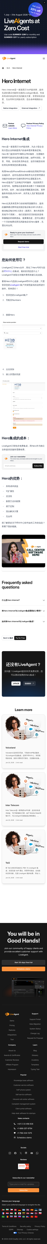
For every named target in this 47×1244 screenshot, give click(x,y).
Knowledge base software (23, 1080)
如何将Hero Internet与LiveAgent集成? (18, 621)
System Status (35, 1029)
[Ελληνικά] (23, 1210)
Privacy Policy (40, 1226)
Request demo (23, 242)
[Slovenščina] (19, 1217)
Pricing (12, 1025)
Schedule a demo (23, 969)
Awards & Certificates (12, 1055)
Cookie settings (32, 1229)
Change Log (35, 1033)
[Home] (3, 68)
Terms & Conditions (9, 1226)
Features (12, 1030)
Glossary (35, 1055)
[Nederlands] (32, 1213)
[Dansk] (15, 1210)
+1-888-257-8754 (24, 1128)
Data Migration (35, 1024)
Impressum (12, 1069)
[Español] (32, 1210)
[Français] (3, 1213)
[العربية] (3, 1210)
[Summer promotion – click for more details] (23, 27)
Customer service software (24, 1085)
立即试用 (16, 683)
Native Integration (10, 108)
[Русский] (11, 1217)
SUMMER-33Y (10, 37)
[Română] (7, 1217)
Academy (35, 1060)
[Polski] (40, 1213)
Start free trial (23, 247)
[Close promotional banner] (44, 2)
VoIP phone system (23, 1090)
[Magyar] (11, 1213)
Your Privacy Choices (26, 1233)
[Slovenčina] (15, 1217)
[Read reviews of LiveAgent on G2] (23, 1166)
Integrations (12, 1035)
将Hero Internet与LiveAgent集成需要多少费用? (21, 611)
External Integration (29, 108)
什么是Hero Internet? (11, 600)
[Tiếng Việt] (32, 1217)
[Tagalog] (27, 1217)
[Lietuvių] (23, 1213)
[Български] (7, 1210)
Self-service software (23, 1094)
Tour (12, 1039)
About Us (12, 1050)
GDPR (11, 1229)
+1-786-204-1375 (24, 1133)
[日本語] (19, 1213)
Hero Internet (17, 68)
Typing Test (35, 1069)
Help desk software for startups (23, 1113)
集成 (8, 68)
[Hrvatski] (7, 1213)
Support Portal (35, 1019)
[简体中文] (36, 1217)
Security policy (25, 1226)
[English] (27, 1210)
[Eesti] (36, 1210)
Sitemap (20, 1229)
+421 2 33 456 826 (25, 1124)
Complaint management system (23, 1104)
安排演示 (28, 683)
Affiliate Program (12, 1065)
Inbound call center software (23, 1099)
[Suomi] (40, 1210)
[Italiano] (15, 1213)
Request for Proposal (35, 1038)
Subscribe (38, 466)
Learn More (12, 128)
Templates (35, 1065)
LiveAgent (15, 285)
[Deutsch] (19, 1210)
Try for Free (20, 638)
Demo (12, 1021)
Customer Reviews (12, 1060)
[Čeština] (11, 1210)
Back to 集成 (8, 638)
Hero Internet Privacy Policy (34, 127)
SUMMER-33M (19, 34)
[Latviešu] (27, 1213)
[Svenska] (23, 1217)
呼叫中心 (8, 271)
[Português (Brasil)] (3, 1217)
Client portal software (23, 1109)
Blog (35, 1050)
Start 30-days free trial (24, 962)
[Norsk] (36, 1213)
